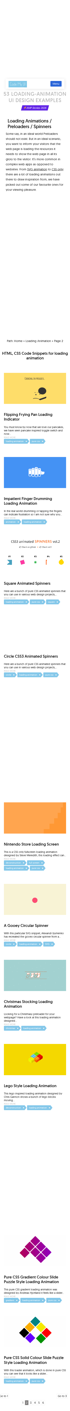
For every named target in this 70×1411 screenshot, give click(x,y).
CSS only (57, 169)
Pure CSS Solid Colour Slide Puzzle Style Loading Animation (34, 1360)
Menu (56, 83)
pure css (36, 441)
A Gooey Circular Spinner (26, 925)
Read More (10, 437)
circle (8, 674)
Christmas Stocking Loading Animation (28, 1004)
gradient (10, 1300)
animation (11, 521)
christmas (10, 1028)
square (51, 601)
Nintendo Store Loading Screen (31, 844)
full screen (34, 862)
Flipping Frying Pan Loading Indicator (28, 417)
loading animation (38, 341)
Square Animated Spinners (27, 583)
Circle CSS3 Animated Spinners (31, 656)
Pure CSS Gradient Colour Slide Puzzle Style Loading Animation (31, 1279)
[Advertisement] (35, 36)
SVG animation (37, 169)
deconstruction (13, 862)
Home (18, 341)
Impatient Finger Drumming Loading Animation (28, 501)
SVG (47, 944)
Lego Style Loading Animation (30, 1085)
